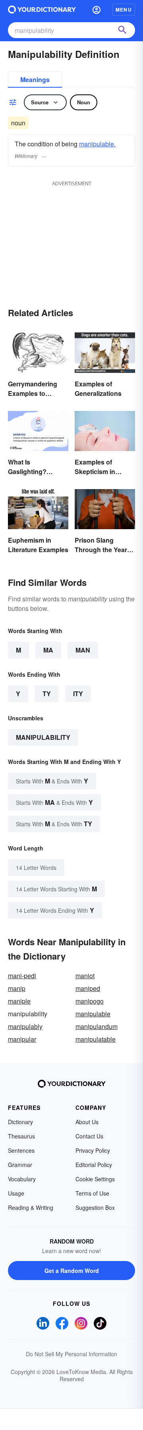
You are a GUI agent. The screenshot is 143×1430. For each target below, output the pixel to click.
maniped (87, 988)
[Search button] (122, 30)
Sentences (21, 1150)
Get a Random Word (71, 1271)
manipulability (43, 737)
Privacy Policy (92, 1150)
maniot (85, 975)
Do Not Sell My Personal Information (71, 1354)
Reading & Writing (30, 1207)
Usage (16, 1193)
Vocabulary (22, 1179)
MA (48, 650)
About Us (87, 1122)
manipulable (92, 1013)
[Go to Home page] (42, 9)
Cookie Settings (95, 1179)
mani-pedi (22, 975)
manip (16, 988)
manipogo (89, 1001)
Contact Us (89, 1136)
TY (47, 693)
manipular (22, 1039)
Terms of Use (92, 1193)
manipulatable (95, 1039)
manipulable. (97, 143)
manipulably (25, 1026)
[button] (96, 9)
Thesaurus (21, 1136)
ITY (78, 693)
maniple (19, 1001)
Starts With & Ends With (52, 780)
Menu (124, 9)
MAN (82, 650)
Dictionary (20, 1122)
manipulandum (96, 1026)
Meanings (35, 79)
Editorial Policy (93, 1165)
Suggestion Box (95, 1207)
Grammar (20, 1165)
